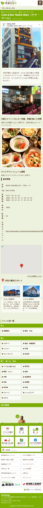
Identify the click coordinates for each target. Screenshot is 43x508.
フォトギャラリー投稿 (8, 477)
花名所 (27, 354)
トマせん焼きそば (9, 366)
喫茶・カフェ (8, 371)
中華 (5, 377)
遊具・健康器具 (30, 343)
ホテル (6, 398)
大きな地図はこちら (34, 276)
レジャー (7, 348)
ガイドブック (27, 477)
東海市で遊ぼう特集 (7, 459)
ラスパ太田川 (8, 299)
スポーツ (7, 343)
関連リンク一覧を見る (33, 490)
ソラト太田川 (28, 299)
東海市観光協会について (8, 473)
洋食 (26, 387)
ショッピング (29, 392)
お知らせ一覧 (5, 468)
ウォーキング (8, 354)
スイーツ (7, 392)
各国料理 (28, 377)
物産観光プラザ (6, 464)
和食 (5, 382)
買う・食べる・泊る (8, 8)
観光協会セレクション (8, 455)
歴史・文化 (28, 331)
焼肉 (26, 371)
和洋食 (6, 387)
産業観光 (7, 331)
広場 (26, 348)
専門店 (27, 366)
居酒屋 (27, 382)
